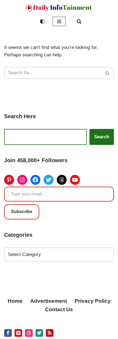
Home (15, 301)
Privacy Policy (93, 301)
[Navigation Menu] (59, 21)
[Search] (79, 21)
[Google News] (50, 333)
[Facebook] (35, 180)
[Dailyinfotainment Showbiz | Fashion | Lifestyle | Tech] (59, 8)
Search (101, 136)
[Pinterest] (9, 180)
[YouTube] (75, 180)
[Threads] (62, 180)
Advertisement (48, 301)
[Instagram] (22, 180)
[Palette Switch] (42, 21)
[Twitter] (49, 180)
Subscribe (21, 211)
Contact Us (59, 309)
